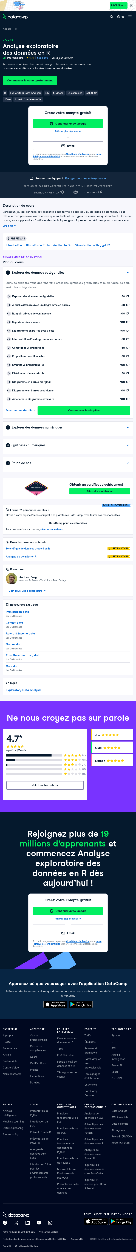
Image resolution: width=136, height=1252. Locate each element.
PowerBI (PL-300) (122, 1136)
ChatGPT (117, 1078)
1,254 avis (43, 57)
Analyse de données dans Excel (38, 1153)
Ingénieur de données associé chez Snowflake (94, 1169)
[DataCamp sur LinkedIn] (28, 1223)
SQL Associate (120, 1117)
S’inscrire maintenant (100, 491)
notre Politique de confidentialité (19, 1232)
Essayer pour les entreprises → (85, 178)
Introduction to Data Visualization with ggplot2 (78, 245)
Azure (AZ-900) (121, 1143)
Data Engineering (13, 1128)
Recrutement (10, 1048)
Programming (11, 1134)
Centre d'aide (11, 1067)
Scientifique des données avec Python (93, 1128)
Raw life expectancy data (23, 655)
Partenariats (10, 1061)
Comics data (14, 622)
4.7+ (31, 57)
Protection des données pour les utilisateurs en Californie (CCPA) (34, 1239)
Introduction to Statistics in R (25, 245)
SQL (114, 1048)
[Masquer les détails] (128, 272)
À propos (8, 1035)
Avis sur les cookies (48, 1232)
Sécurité (7, 1246)
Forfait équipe (65, 1055)
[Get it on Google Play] (81, 1004)
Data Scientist (120, 1123)
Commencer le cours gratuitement (30, 80)
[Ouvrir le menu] (130, 17)
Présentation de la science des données (68, 1188)
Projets (34, 1069)
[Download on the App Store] (55, 1004)
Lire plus (8, 225)
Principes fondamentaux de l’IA (67, 1118)
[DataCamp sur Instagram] (50, 1223)
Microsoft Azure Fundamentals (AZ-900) (66, 1173)
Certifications (38, 1063)
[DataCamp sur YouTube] (39, 1223)
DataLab (35, 1082)
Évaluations (37, 1076)
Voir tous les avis (43, 785)
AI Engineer (118, 1130)
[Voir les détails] (128, 427)
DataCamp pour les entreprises (68, 523)
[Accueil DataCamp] (27, 1215)
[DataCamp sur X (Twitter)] (16, 1223)
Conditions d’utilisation (77, 154)
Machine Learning (13, 1121)
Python (116, 1035)
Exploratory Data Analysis (23, 690)
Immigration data (17, 611)
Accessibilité (77, 1239)
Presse (7, 1042)
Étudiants (90, 1042)
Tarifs (60, 1048)
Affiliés (7, 1054)
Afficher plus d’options (66, 131)
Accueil (7, 28)
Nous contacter (12, 1074)
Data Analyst (119, 1110)
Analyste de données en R (21, 556)
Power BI (117, 1065)
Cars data (12, 666)
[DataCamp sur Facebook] (5, 1223)
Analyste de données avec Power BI (92, 1154)
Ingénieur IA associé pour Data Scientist (95, 1184)
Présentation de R (40, 1132)
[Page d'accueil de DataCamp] (15, 16)
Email (71, 145)
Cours (33, 1056)
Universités (90, 1084)
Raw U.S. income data (20, 633)
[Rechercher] (111, 17)
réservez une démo (51, 529)
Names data (14, 644)
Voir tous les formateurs (25, 590)
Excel (115, 1071)
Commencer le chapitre (84, 410)
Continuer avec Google (70, 123)
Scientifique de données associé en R (28, 548)
